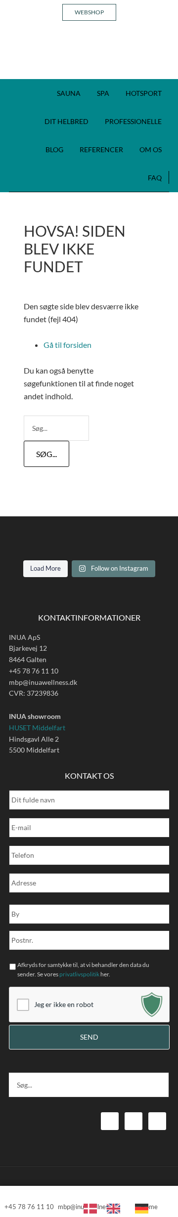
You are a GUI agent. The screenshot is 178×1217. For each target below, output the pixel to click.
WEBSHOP (89, 12)
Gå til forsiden (67, 344)
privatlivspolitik (79, 974)
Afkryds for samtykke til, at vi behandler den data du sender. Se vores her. (83, 969)
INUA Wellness (89, 54)
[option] (116, 1209)
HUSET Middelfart (37, 727)
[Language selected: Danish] (121, 1208)
